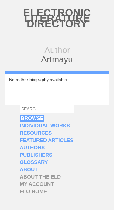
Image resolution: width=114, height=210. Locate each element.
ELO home (33, 191)
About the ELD (40, 177)
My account (37, 184)
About (29, 170)
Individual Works (45, 126)
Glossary (34, 162)
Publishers (36, 155)
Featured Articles (46, 140)
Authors (32, 148)
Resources (36, 133)
